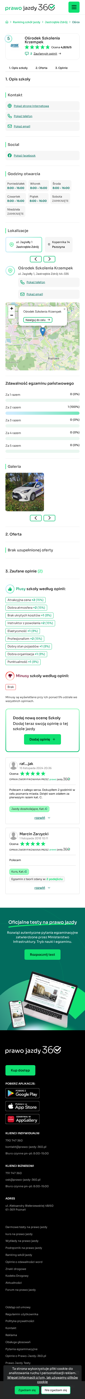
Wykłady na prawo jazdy (22, 1240)
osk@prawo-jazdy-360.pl (22, 1179)
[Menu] (74, 7)
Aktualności (13, 1282)
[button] (43, 331)
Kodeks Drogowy (17, 1275)
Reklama (11, 1335)
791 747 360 (13, 1173)
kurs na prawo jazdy (19, 1234)
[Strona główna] (6, 22)
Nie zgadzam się (56, 1390)
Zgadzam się (27, 1390)
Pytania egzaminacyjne (21, 1349)
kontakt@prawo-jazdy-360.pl (25, 1146)
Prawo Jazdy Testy (18, 1363)
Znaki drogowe (15, 1269)
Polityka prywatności (19, 1321)
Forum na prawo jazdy (20, 1289)
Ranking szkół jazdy (18, 1255)
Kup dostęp (20, 1070)
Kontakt (10, 1328)
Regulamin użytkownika (21, 1314)
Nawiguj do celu (36, 320)
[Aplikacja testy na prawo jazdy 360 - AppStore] (42, 1106)
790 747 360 (14, 1140)
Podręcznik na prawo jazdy (23, 1247)
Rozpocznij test (42, 955)
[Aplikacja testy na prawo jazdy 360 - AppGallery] (42, 1119)
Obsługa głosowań (18, 1342)
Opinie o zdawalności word (23, 1262)
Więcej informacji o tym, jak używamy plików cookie (42, 1379)
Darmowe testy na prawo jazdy (26, 1227)
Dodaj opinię (39, 739)
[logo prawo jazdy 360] (30, 7)
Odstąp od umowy (18, 1307)
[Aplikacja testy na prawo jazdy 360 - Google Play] (42, 1093)
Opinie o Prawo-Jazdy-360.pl (25, 1356)
